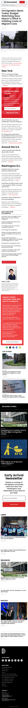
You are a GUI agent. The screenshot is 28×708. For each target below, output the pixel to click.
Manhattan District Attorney (15, 142)
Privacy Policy (4, 685)
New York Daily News (7, 131)
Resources (3, 428)
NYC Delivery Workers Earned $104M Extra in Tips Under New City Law (13, 550)
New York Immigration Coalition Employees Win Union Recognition (13, 537)
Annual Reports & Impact (7, 667)
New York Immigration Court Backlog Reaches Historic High (11, 246)
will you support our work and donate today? (11, 328)
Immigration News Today (9, 262)
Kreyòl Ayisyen (23, 5)
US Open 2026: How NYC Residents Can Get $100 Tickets (13, 591)
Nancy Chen (4, 27)
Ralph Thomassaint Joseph (6, 580)
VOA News (10, 161)
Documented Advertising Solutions (8, 699)
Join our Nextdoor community (7, 679)
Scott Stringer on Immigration (9, 230)
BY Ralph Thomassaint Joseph (7, 435)
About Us (3, 684)
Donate (3, 672)
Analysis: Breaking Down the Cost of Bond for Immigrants (11, 222)
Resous (2, 460)
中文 (19, 5)
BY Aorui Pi (4, 375)
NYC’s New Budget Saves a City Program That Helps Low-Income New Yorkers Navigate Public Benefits (13, 622)
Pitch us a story (5, 670)
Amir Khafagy (3, 540)
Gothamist (5, 85)
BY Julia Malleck (5, 398)
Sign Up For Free (12, 113)
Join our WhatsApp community (8, 677)
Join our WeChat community (7, 680)
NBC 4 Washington (13, 194)
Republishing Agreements (7, 682)
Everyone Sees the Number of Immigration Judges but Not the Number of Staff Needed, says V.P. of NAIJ (12, 239)
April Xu (2, 593)
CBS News (12, 207)
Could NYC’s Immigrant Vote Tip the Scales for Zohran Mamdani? (11, 250)
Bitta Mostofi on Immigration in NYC (11, 243)
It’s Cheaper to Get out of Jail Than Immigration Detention (11, 226)
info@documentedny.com (7, 695)
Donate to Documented (12, 342)
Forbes (17, 180)
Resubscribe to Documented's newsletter (10, 675)
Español (16, 5)
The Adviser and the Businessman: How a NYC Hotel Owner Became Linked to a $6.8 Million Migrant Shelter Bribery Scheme (13, 635)
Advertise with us (5, 668)
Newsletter (4, 8)
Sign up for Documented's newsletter (9, 674)
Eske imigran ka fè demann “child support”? (12, 463)
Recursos (4, 370)
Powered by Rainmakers (14, 706)
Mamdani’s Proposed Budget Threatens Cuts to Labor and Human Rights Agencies (12, 255)
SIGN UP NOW (14, 504)
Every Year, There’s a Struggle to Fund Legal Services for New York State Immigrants (11, 218)
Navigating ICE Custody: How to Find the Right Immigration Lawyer (13, 432)
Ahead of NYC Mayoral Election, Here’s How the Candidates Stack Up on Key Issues (11, 234)
